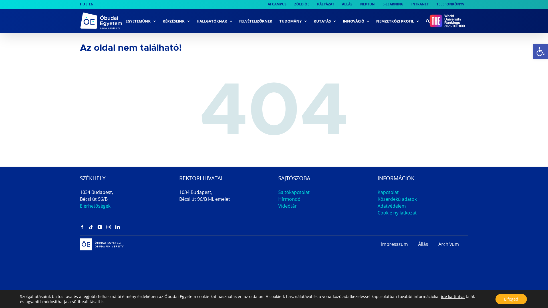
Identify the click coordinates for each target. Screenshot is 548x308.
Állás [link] (423, 244)
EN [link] (91, 4)
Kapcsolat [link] (388, 192)
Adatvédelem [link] (392, 206)
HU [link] (82, 4)
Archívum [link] (448, 244)
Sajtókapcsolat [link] (294, 192)
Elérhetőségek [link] (95, 206)
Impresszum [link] (394, 244)
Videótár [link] (287, 206)
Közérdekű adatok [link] (397, 199)
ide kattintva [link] (453, 296)
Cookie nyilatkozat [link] (397, 213)
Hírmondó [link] (289, 199)
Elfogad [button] (511, 299)
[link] (540, 51)
